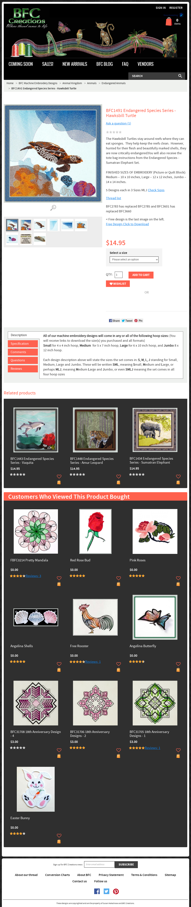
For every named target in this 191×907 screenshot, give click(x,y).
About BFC (84, 875)
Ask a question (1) (118, 123)
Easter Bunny (20, 818)
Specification (20, 344)
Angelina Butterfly (143, 646)
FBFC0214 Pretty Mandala (29, 560)
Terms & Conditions (144, 875)
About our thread (26, 875)
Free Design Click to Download (127, 224)
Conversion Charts (57, 875)
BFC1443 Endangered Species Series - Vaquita (32, 461)
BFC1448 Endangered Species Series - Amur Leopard (92, 461)
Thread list (113, 198)
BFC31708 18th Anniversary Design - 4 (35, 734)
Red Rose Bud (80, 560)
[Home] (27, 18)
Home (10, 83)
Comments (18, 352)
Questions (18, 360)
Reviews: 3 (33, 576)
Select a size (118, 253)
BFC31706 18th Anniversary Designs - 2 (90, 734)
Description (19, 335)
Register (176, 8)
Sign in (161, 8)
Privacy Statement (111, 875)
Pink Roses (137, 560)
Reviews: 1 (93, 662)
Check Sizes (156, 190)
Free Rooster (79, 646)
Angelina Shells (21, 646)
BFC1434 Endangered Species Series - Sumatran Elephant (151, 461)
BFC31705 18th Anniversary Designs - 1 (149, 734)
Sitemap (170, 875)
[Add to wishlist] (59, 476)
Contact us (79, 881)
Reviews (16, 369)
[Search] (180, 76)
